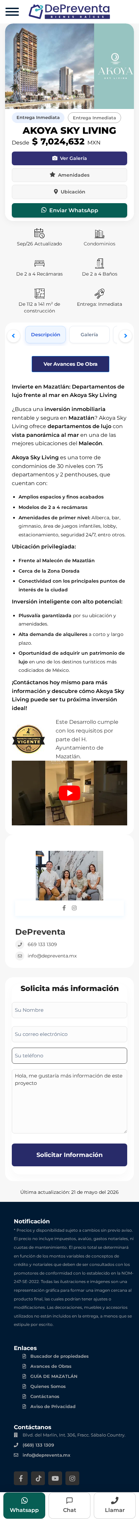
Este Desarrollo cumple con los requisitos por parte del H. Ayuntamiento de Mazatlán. (87, 739)
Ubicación (73, 192)
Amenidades (73, 175)
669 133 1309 (42, 944)
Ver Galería (73, 158)
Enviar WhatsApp (73, 210)
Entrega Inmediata (38, 117)
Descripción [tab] (45, 335)
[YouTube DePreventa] (55, 1478)
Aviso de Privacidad (53, 1406)
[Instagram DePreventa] (74, 908)
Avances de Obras (51, 1366)
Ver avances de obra (71, 364)
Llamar (115, 1510)
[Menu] (12, 12)
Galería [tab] (89, 335)
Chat (69, 1510)
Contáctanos (44, 1396)
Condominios (99, 244)
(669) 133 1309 (38, 1445)
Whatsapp (24, 1510)
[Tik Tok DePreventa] (38, 1478)
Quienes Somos (48, 1386)
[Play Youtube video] (69, 793)
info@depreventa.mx (52, 956)
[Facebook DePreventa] (64, 908)
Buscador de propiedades (59, 1356)
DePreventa (40, 932)
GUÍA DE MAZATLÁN (54, 1376)
